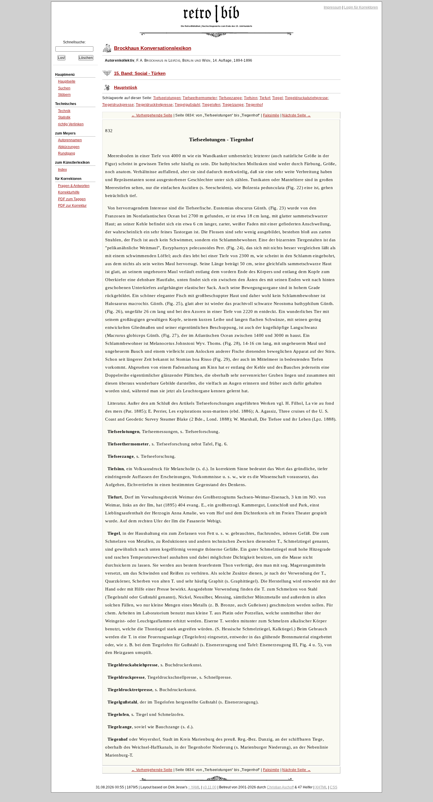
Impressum (332, 7)
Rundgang (66, 153)
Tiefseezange (230, 98)
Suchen (64, 88)
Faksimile (271, 115)
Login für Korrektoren (361, 7)
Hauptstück (125, 87)
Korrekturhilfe (69, 192)
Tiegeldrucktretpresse (154, 105)
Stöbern (64, 95)
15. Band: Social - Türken (140, 73)
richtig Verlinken (71, 124)
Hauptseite (66, 81)
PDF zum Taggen (72, 199)
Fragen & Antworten (74, 186)
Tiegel (277, 98)
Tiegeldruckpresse (118, 105)
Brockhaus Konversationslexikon (152, 48)
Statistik (64, 117)
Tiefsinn (250, 98)
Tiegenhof (254, 105)
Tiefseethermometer (200, 98)
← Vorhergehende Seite (151, 115)
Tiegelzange (233, 105)
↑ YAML (194, 787)
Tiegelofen (211, 105)
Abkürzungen (69, 147)
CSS (333, 787)
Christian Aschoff (280, 787)
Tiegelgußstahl (187, 105)
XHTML (321, 787)
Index (62, 170)
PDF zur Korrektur (72, 206)
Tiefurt (265, 98)
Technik (64, 111)
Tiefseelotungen (167, 98)
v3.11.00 (209, 787)
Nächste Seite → (296, 115)
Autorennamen (70, 140)
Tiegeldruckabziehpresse (306, 98)
